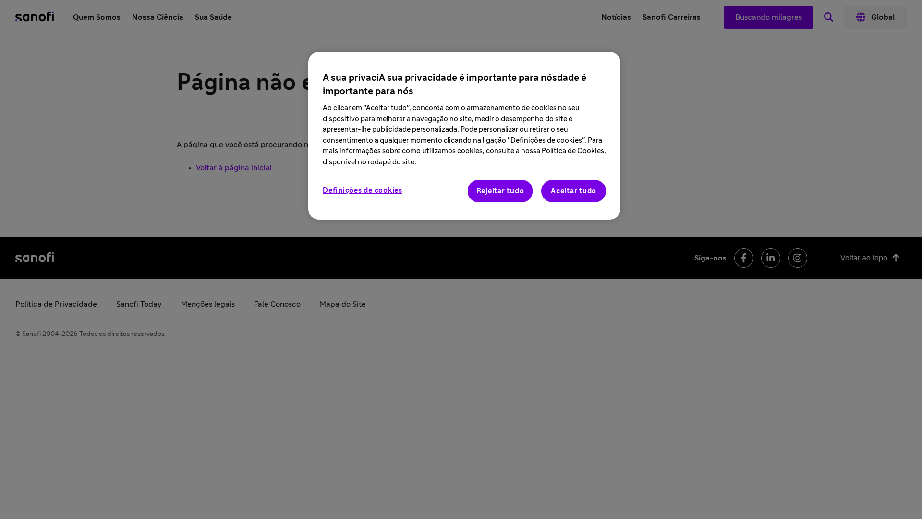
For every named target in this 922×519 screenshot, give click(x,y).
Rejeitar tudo (500, 191)
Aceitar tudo (573, 191)
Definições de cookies (362, 190)
